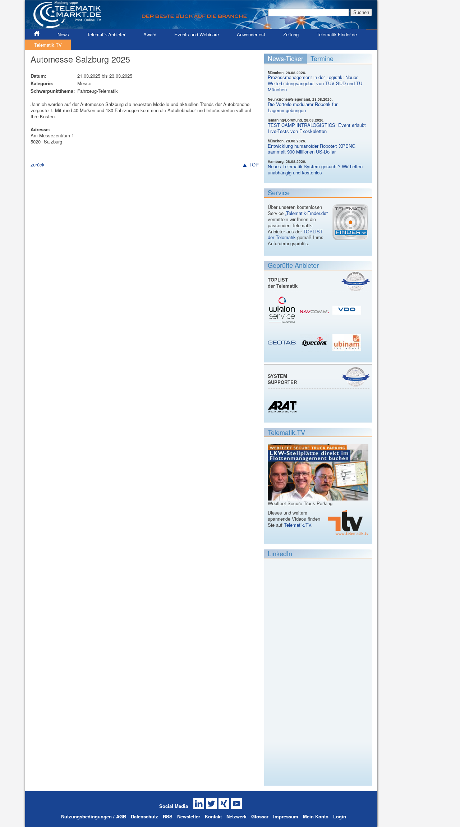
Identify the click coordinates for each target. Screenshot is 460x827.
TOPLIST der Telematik (295, 234)
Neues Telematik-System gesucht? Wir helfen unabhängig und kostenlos (315, 169)
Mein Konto (315, 816)
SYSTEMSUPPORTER (282, 379)
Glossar (259, 816)
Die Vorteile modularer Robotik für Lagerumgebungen (302, 107)
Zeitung (291, 34)
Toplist (355, 281)
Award (149, 34)
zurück (38, 164)
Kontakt (213, 816)
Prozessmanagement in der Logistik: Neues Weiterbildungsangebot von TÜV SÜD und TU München (315, 83)
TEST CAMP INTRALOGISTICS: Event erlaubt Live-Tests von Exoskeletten (317, 128)
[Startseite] (201, 26)
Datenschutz (144, 816)
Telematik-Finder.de (337, 34)
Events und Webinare (196, 34)
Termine (322, 58)
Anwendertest (251, 34)
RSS (167, 816)
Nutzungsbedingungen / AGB (93, 816)
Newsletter (188, 816)
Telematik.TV (48, 44)
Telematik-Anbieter (106, 34)
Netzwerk (236, 816)
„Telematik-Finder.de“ (306, 213)
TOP (254, 165)
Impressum (285, 816)
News (63, 34)
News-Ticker (285, 58)
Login (339, 816)
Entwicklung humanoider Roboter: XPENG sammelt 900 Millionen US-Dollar (311, 148)
